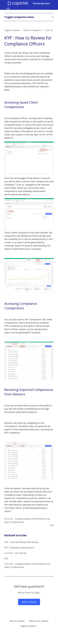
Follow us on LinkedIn (38, 621)
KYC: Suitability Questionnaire (19, 547)
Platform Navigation (32, 30)
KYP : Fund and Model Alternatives (21, 542)
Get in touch (29, 602)
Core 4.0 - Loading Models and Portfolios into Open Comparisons (27, 565)
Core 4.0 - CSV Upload (15, 553)
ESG (52, 525)
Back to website (17, 621)
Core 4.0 (49, 30)
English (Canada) (11, 30)
